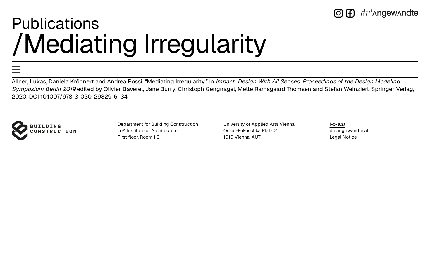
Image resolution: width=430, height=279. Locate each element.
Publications (55, 23)
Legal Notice (343, 137)
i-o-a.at (337, 124)
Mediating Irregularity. (176, 81)
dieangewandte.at (349, 131)
